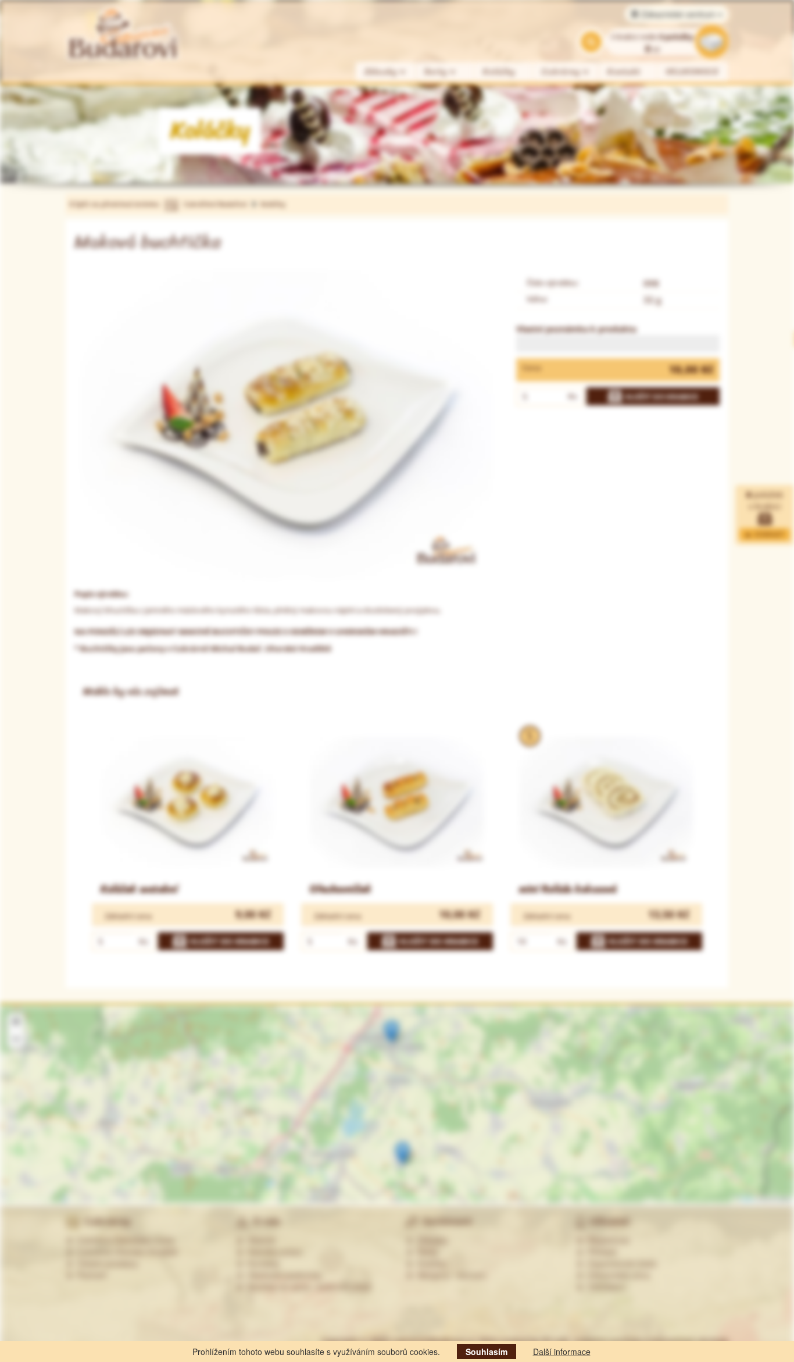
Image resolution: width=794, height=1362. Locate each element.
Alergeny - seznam (450, 1275)
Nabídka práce (272, 1251)
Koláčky (499, 72)
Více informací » (674, 1161)
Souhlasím (486, 1351)
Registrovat (606, 1240)
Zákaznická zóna (616, 1275)
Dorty (437, 72)
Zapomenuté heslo (620, 1263)
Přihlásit (600, 1251)
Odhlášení (604, 1286)
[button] (391, 1032)
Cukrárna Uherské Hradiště (125, 1251)
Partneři (89, 1275)
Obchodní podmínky (282, 1275)
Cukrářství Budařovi (215, 203)
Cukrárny (562, 72)
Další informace (562, 1351)
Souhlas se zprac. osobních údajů (307, 1286)
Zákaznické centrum (678, 14)
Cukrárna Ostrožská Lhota (123, 1240)
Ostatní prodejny (105, 1263)
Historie (259, 1240)
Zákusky (382, 72)
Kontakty (261, 1263)
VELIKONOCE (692, 72)
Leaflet (746, 1199)
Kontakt (624, 72)
